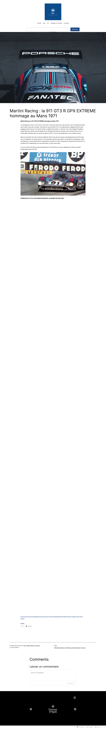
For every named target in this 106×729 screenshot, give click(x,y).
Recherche (75, 29)
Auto (25, 645)
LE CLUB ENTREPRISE (56, 693)
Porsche (37, 645)
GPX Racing (68, 648)
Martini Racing (31, 645)
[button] (31, 709)
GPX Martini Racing (59, 648)
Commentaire (70, 683)
